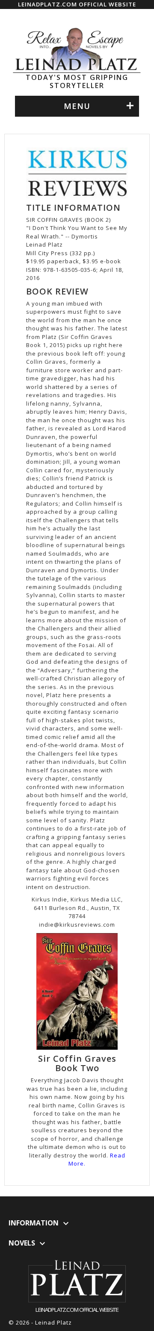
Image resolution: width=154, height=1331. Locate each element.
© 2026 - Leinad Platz (40, 1322)
